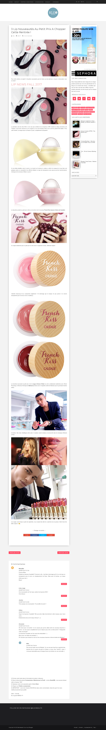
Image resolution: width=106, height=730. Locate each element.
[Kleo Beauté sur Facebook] (80, 2)
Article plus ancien (63, 552)
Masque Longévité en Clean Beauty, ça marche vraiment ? (88, 121)
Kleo (14, 35)
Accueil (11, 2)
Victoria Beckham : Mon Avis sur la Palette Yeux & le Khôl (88, 142)
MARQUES (47, 2)
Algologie (86, 111)
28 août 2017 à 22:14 (24, 590)
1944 (73, 107)
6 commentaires (28, 35)
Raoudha (21, 568)
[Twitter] (79, 98)
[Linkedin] (74, 98)
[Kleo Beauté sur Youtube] (82, 2)
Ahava (90, 109)
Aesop (86, 109)
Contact (16, 2)
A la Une (83, 107)
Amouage (92, 111)
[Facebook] (84, 98)
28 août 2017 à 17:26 (24, 570)
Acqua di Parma (90, 107)
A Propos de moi (39, 2)
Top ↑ (94, 727)
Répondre (64, 584)
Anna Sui (80, 114)
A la (79, 107)
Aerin (82, 109)
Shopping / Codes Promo (27, 2)
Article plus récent (14, 552)
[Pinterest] (89, 98)
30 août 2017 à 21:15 (24, 626)
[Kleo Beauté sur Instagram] (76, 2)
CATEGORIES (56, 2)
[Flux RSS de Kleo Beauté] (83, 2)
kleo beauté (20, 727)
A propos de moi (88, 727)
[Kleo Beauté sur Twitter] (78, 2)
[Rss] (93, 98)
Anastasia (74, 114)
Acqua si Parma (76, 109)
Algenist (81, 111)
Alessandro (74, 111)
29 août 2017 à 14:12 (24, 612)
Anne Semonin (87, 114)
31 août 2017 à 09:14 (31, 645)
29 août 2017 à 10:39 (24, 602)
